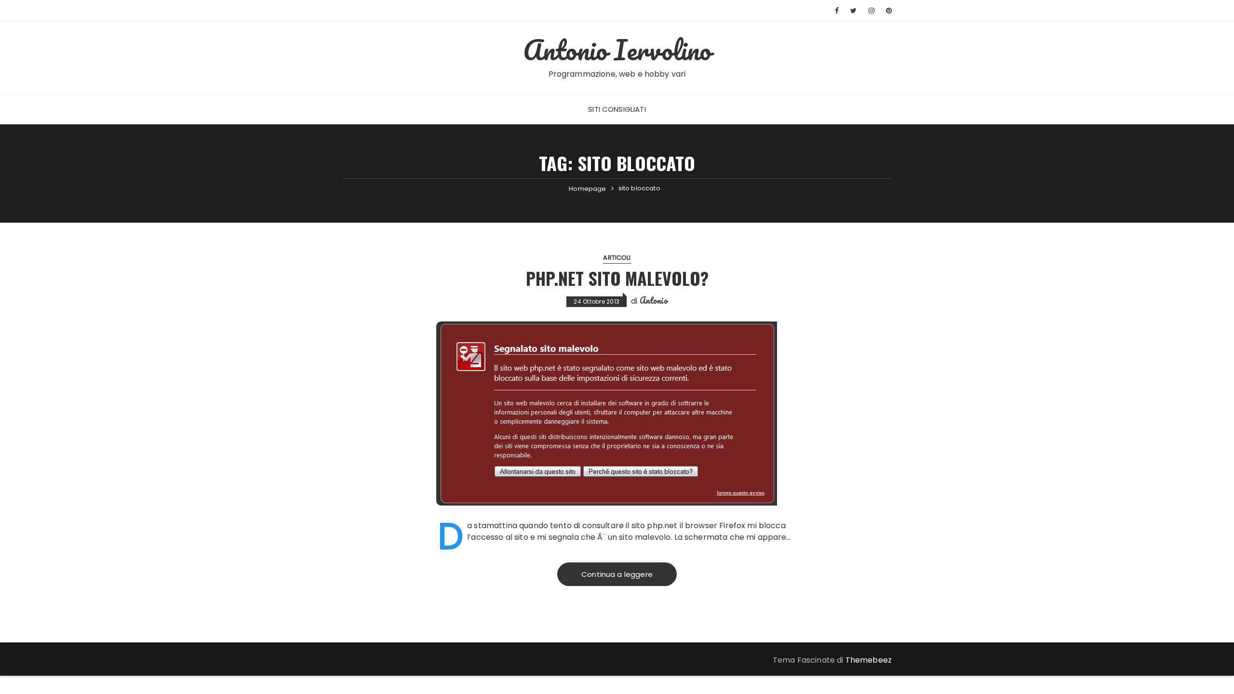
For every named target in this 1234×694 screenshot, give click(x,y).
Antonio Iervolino (617, 49)
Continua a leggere (617, 574)
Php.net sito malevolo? (617, 278)
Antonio (654, 300)
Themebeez (868, 660)
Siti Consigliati (616, 109)
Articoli (616, 257)
